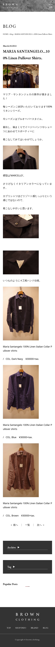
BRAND (34, 627)
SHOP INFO (20, 627)
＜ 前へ (14, 524)
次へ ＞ (41, 524)
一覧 (27, 524)
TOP (9, 627)
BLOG (45, 627)
